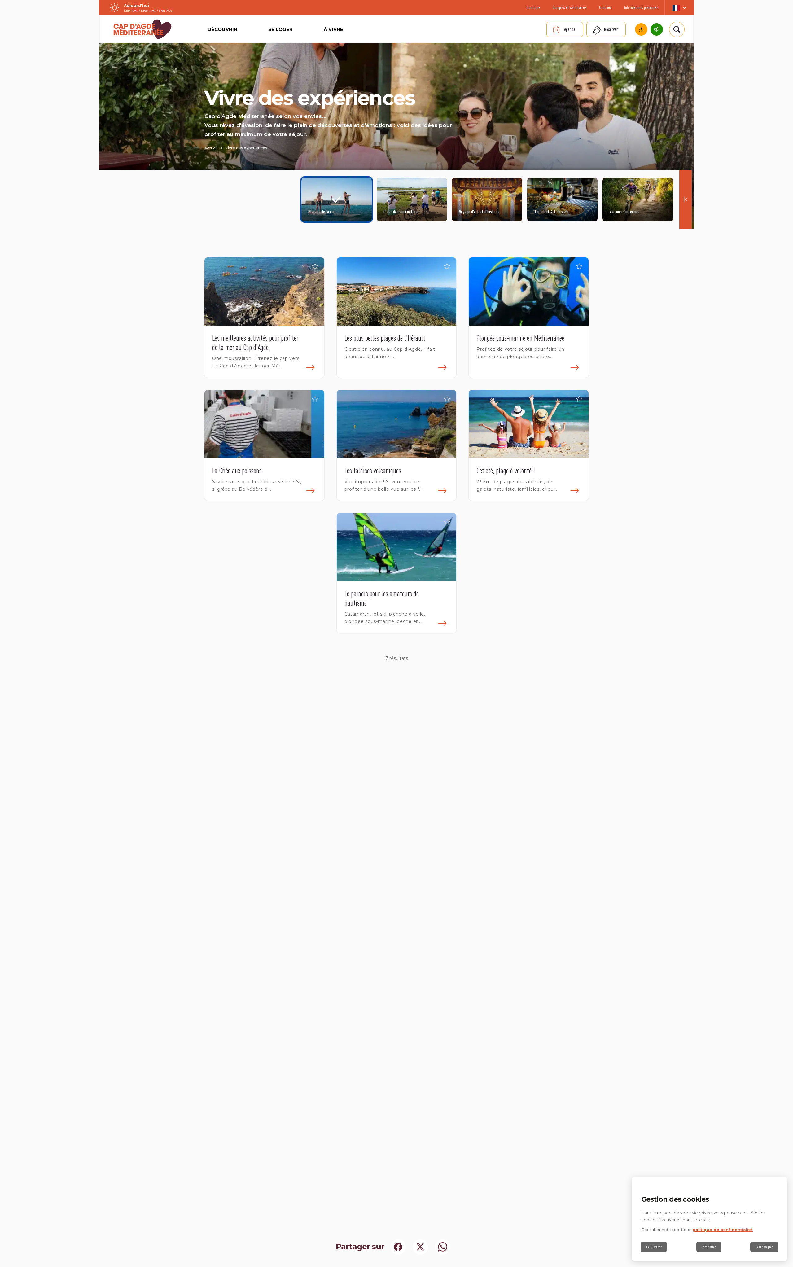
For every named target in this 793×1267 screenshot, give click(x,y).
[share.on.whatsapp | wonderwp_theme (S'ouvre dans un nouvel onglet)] (442, 1247)
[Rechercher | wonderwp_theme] (677, 29)
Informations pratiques (641, 7)
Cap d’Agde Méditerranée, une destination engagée (657, 29)
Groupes (605, 7)
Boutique (533, 7)
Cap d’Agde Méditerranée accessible (641, 29)
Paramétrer (709, 1247)
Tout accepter (764, 1247)
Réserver (611, 29)
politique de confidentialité (723, 1229)
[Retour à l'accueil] (142, 29)
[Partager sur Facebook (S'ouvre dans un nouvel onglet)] (398, 1247)
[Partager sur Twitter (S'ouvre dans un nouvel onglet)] (420, 1247)
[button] (315, 266)
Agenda (569, 29)
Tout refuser (654, 1247)
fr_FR (679, 7)
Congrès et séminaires (570, 7)
